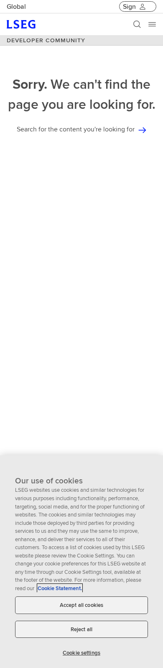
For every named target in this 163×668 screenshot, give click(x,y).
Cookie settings (81, 653)
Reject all (81, 629)
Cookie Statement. (60, 588)
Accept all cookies (81, 605)
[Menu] (152, 24)
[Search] (137, 24)
